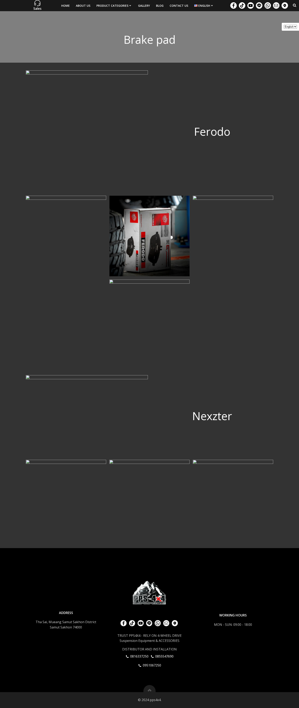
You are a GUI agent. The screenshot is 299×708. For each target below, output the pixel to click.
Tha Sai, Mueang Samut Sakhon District (66, 622)
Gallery (144, 6)
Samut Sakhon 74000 (66, 627)
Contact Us (179, 6)
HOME (65, 6)
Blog (160, 6)
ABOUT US (83, 6)
